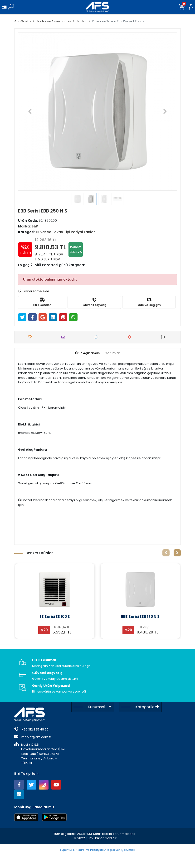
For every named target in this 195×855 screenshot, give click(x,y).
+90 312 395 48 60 (35, 729)
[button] (30, 111)
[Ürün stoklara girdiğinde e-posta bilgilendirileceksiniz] (131, 337)
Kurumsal (96, 707)
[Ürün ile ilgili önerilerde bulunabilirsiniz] (164, 337)
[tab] (88, 353)
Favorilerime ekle (35, 291)
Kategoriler (145, 707)
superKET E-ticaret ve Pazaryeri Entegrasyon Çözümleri (97, 850)
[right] (177, 553)
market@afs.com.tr (36, 737)
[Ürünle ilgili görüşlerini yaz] (97, 337)
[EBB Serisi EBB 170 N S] (55, 589)
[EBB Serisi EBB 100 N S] (140, 589)
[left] (166, 553)
